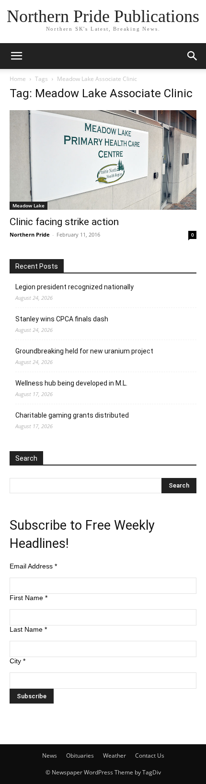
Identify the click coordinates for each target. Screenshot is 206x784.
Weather (114, 755)
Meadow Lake (28, 205)
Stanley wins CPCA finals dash (61, 319)
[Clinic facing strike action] (103, 160)
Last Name (28, 629)
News (49, 755)
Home (18, 79)
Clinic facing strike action (64, 221)
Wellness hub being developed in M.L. (71, 383)
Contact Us (149, 755)
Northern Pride (30, 234)
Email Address (33, 566)
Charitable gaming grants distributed (72, 415)
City (17, 661)
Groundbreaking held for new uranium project (84, 351)
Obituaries (80, 755)
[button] (16, 56)
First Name (28, 598)
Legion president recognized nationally (74, 287)
